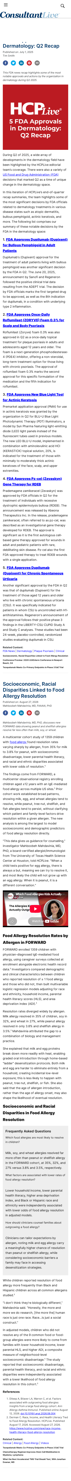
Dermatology (24, 651)
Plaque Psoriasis (44, 651)
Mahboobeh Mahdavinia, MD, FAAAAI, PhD (27, 705)
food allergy (18, 742)
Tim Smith (9, 55)
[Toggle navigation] (5, 5)
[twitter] (13, 63)
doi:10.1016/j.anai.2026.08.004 (37, 1413)
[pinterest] (29, 63)
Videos (45, 1443)
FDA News (9, 651)
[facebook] (5, 63)
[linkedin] (21, 63)
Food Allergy (31, 1443)
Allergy (18, 1443)
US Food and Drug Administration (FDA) (31, 174)
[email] (37, 63)
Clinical (60, 651)
